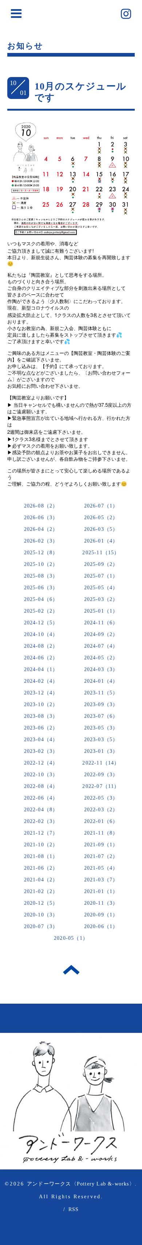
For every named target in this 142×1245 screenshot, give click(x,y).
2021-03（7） (101, 879)
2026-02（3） (41, 541)
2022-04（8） (41, 809)
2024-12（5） (41, 622)
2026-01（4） (101, 541)
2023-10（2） (41, 704)
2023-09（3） (101, 704)
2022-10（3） (41, 774)
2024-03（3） (101, 669)
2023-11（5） (101, 693)
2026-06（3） (41, 517)
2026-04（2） (41, 529)
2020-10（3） (41, 915)
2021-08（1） (41, 856)
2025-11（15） (100, 552)
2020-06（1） (101, 926)
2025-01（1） (101, 611)
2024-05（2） (101, 657)
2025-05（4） (101, 587)
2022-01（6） (101, 821)
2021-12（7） (41, 833)
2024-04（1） (41, 669)
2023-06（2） (41, 728)
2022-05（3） (101, 798)
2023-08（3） (41, 716)
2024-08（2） (41, 646)
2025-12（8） (41, 552)
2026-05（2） (101, 517)
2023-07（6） (101, 716)
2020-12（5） (41, 903)
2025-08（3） (41, 576)
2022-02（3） (41, 821)
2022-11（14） (100, 763)
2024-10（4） (41, 634)
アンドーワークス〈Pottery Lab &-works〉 (81, 1184)
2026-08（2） (41, 506)
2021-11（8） (101, 833)
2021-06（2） (41, 868)
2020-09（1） (101, 915)
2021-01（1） (101, 891)
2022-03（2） (101, 809)
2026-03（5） (101, 529)
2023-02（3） (41, 751)
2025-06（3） (41, 587)
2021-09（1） (101, 844)
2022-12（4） (41, 763)
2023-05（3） (101, 728)
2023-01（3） (101, 751)
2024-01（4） (101, 681)
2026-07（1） (101, 506)
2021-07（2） (101, 856)
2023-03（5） (101, 739)
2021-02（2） (41, 891)
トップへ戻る (71, 969)
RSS (73, 1209)
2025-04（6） (41, 599)
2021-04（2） (41, 879)
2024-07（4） (101, 646)
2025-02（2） (41, 611)
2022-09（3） (101, 774)
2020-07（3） (41, 926)
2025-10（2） (41, 564)
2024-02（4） (41, 681)
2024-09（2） (101, 634)
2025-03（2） (101, 599)
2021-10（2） (41, 844)
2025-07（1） (101, 576)
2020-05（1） (71, 938)
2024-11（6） (101, 622)
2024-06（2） (41, 657)
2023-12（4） (41, 693)
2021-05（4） (101, 868)
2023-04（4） (41, 739)
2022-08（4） (41, 786)
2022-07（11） (100, 786)
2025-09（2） (101, 564)
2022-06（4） (41, 798)
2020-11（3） (101, 903)
